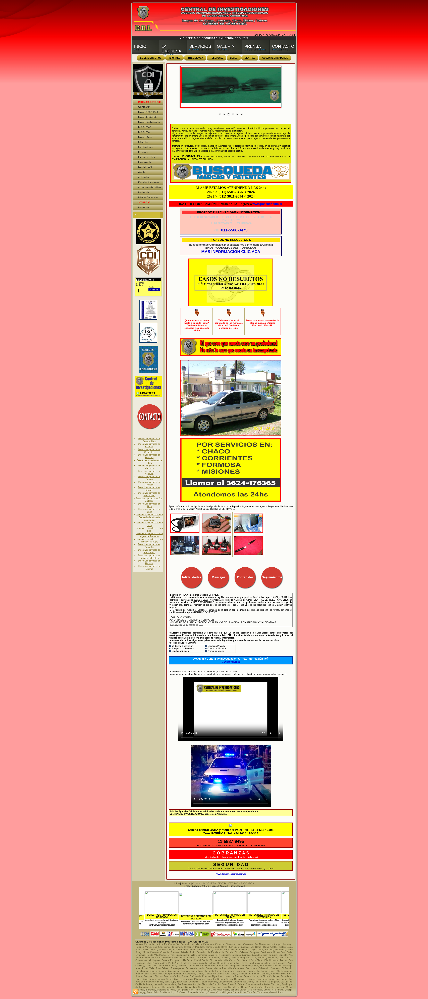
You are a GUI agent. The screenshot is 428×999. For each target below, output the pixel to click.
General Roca (149, 957)
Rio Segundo (273, 981)
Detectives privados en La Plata (149, 461)
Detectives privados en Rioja (149, 505)
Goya (233, 957)
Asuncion (275, 973)
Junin (192, 952)
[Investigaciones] (184, 533)
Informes (174, 58)
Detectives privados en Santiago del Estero (149, 556)
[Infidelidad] (216, 533)
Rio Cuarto (169, 944)
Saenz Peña (152, 992)
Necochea (272, 957)
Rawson (175, 952)
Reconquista (243, 957)
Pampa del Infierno (197, 992)
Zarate (260, 949)
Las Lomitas (224, 976)
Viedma (162, 971)
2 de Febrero (162, 968)
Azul (290, 963)
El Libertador (216, 960)
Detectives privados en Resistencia (149, 494)
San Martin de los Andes (258, 984)
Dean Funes (228, 984)
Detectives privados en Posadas (149, 483)
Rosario (221, 979)
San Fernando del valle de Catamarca (195, 944)
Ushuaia (199, 971)
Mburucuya (199, 979)
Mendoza (199, 947)
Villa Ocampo (165, 973)
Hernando (158, 984)
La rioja (159, 944)
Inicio (177, 883)
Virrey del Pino (204, 949)
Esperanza (178, 973)
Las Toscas (151, 973)
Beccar (283, 960)
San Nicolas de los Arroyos (268, 944)
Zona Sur (253, 987)
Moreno (139, 944)
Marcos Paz (220, 968)
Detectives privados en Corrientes (149, 450)
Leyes (233, 58)
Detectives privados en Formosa (149, 456)
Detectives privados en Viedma (149, 567)
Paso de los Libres (257, 971)
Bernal (224, 947)
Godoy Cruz (204, 987)
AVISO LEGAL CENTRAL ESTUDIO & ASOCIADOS (228, 883)
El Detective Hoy (150, 58)
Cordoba (238, 981)
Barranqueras (177, 968)
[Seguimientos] (184, 555)
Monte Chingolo (150, 952)
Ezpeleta (283, 955)
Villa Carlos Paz (232, 960)
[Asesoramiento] (216, 555)
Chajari (272, 971)
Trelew (282, 947)
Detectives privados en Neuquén (149, 472)
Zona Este (264, 987)
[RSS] (135, 992)
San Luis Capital (239, 989)
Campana (254, 952)
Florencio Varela (143, 947)
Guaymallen (191, 987)
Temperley (189, 947)
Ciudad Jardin (201, 960)
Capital (231, 987)
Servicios (185, 883)
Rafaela (184, 952)
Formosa (264, 973)
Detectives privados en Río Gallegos (149, 499)
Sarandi (246, 960)
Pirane (185, 976)
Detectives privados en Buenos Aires (149, 440)
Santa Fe (211, 979)
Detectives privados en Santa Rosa (149, 551)
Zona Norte (216, 989)
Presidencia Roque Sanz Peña (276, 952)
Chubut (267, 989)
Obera (255, 965)
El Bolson (254, 973)
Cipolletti (225, 957)
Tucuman (275, 984)
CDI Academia (231, 661)
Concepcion (173, 971)
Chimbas (246, 955)
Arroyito (196, 984)
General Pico (194, 965)
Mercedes (246, 965)
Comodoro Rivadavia (225, 944)
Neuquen (243, 973)
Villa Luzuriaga (223, 955)
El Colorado (195, 976)
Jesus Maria (170, 984)
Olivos (171, 955)
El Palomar (185, 963)
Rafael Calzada (199, 963)
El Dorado (287, 968)
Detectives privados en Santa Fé (149, 545)
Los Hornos (241, 963)
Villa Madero (160, 955)
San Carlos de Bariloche (236, 949)
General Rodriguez (171, 960)
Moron (192, 949)
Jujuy (173, 981)
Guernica (182, 965)
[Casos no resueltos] (231, 306)
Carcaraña (190, 973)
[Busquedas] (248, 533)
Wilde (253, 957)
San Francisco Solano (259, 963)
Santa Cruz (228, 971)
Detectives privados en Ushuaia (149, 562)
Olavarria (164, 952)
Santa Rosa (223, 965)
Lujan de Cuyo (270, 955)
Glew (148, 963)
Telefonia (216, 58)
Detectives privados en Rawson (149, 488)
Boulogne (236, 955)
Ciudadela (257, 955)
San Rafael (255, 947)
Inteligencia (195, 58)
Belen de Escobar (226, 963)
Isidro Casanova (245, 944)
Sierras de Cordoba (211, 984)
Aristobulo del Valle (165, 989)
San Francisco (185, 984)
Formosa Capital (172, 976)
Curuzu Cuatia (173, 979)
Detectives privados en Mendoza (149, 467)
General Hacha (251, 976)
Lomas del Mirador (155, 965)
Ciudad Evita (178, 957)
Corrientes (274, 976)
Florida (149, 955)
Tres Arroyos (187, 971)
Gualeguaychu (182, 955)
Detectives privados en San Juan (149, 524)
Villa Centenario (236, 968)
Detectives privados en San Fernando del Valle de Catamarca (149, 517)
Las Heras (242, 987)
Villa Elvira (256, 960)
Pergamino (280, 949)
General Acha (209, 965)
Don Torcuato (285, 957)
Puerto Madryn (159, 963)
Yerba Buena (205, 968)
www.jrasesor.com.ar (267, 204)
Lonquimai (235, 965)
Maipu (252, 949)
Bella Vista (207, 957)
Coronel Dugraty (224, 992)
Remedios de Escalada (208, 952)
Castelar (245, 947)
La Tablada (227, 952)
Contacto (196, 883)
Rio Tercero (260, 981)
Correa (200, 973)
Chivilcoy (139, 965)
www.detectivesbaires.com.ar (231, 874)
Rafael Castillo (270, 947)
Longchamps (141, 971)
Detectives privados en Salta (149, 510)
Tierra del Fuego (213, 971)
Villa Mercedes (180, 949)
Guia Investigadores (275, 58)
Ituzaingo (287, 944)
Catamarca (154, 987)
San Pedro (194, 989)
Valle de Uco (278, 987)
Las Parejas (231, 973)
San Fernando (164, 957)
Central (250, 58)
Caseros (218, 949)
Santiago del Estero (153, 981)
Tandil (145, 949)
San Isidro (241, 971)
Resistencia (191, 968)
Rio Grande (170, 965)
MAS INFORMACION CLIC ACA (230, 251)
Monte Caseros (284, 971)
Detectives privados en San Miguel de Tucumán (149, 534)
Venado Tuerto (193, 957)
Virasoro (139, 973)
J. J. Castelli (180, 992)
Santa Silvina (239, 992)
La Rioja (264, 976)
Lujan (216, 957)
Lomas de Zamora (173, 947)
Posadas (277, 965)
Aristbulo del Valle (144, 968)
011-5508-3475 (234, 230)
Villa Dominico (271, 960)
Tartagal (212, 963)
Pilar (283, 973)
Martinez (262, 957)
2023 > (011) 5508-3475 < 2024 (231, 192)
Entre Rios (182, 981)
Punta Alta (173, 963)
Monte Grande (213, 947)
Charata (211, 992)
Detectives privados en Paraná (149, 477)
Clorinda (153, 971)
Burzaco (269, 949)
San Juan (158, 947)
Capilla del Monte (143, 984)
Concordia (149, 944)
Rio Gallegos (241, 952)
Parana (203, 981)
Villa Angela (277, 989)
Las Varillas (286, 981)
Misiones (139, 989)
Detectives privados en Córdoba (149, 445)
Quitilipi (288, 989)
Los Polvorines (279, 963)
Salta (167, 981)
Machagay (140, 992)
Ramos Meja (165, 949)
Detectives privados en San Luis (149, 529)
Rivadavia (140, 955)
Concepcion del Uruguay (147, 960)
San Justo (234, 947)
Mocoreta (212, 981)
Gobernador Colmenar (269, 968)
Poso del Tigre (209, 976)
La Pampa (237, 976)
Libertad (153, 949)
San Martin (251, 968)
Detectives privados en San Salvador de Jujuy (149, 540)
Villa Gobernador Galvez (203, 955)
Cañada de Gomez (214, 973)
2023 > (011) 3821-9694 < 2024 (231, 196)
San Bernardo (166, 992)
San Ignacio (266, 965)
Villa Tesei (187, 960)
